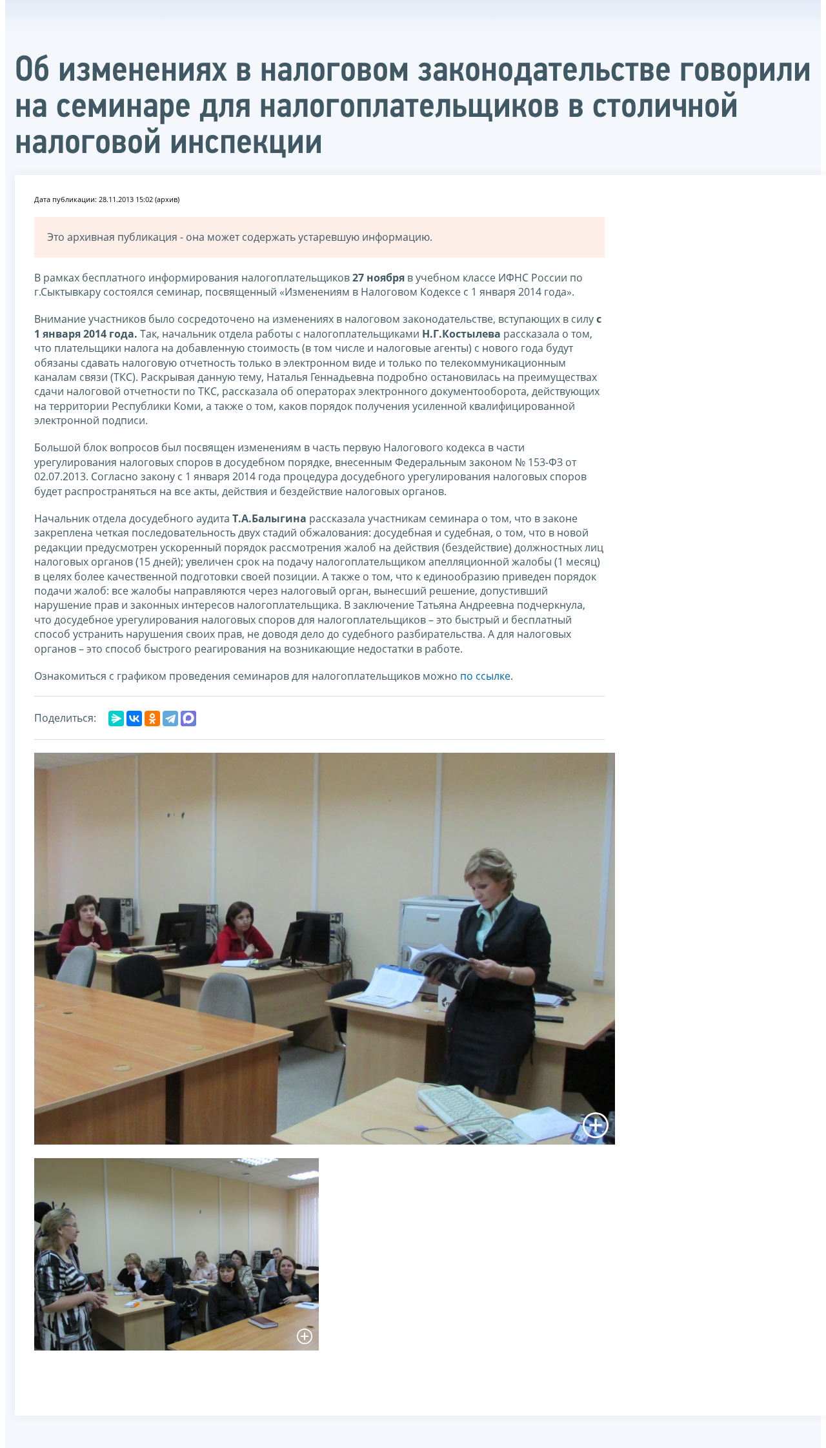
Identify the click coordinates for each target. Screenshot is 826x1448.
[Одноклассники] (152, 718)
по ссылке (485, 676)
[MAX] (188, 718)
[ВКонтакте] (134, 718)
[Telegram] (170, 718)
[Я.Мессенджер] (116, 718)
